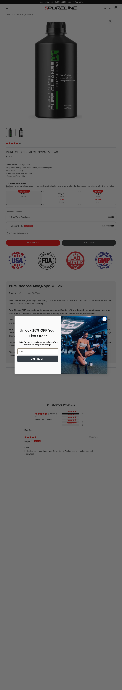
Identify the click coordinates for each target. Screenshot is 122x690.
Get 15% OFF (37, 358)
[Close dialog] (104, 319)
